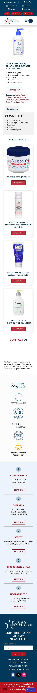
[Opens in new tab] (24, 2)
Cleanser (16, 97)
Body (8, 102)
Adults (17, 95)
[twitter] (27, 2)
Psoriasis (9, 100)
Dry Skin (16, 100)
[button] (26, 20)
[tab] (12, 109)
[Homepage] (14, 20)
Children (9, 97)
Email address (9, 644)
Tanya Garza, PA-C (17, 102)
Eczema (23, 97)
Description (12, 109)
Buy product (14, 90)
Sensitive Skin (25, 100)
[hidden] (4, 688)
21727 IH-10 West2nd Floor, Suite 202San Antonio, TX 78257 (18, 511)
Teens (23, 95)
